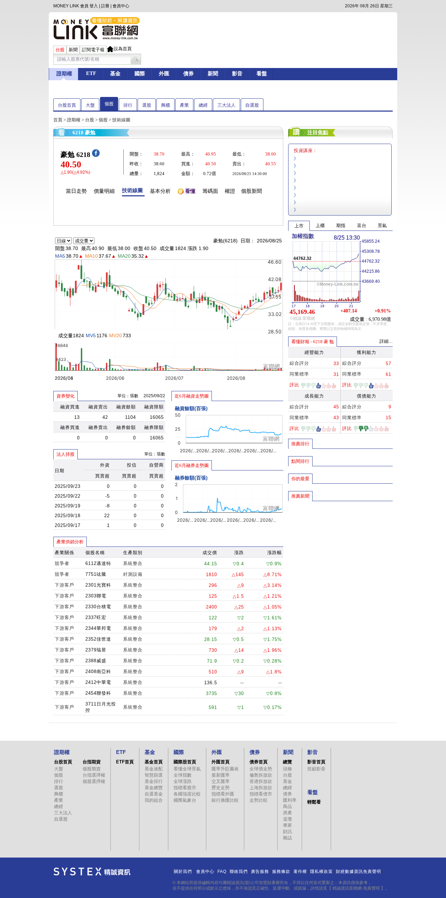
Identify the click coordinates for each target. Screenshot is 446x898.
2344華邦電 (98, 628)
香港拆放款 (260, 781)
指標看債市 (260, 794)
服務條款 (281, 871)
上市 (298, 225)
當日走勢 (76, 191)
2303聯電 (95, 595)
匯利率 (290, 800)
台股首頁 (67, 105)
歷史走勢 (221, 787)
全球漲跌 (183, 781)
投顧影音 (316, 768)
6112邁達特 (98, 563)
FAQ (221, 871)
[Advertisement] (340, 552)
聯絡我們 (239, 871)
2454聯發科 (98, 693)
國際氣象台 (185, 800)
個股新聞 (251, 191)
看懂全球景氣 (187, 768)
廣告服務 (260, 871)
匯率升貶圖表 (225, 768)
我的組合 (154, 800)
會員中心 (121, 5)
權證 (230, 191)
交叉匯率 (221, 781)
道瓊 (287, 819)
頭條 (287, 768)
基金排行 (154, 781)
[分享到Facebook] (96, 155)
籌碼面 (210, 191)
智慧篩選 (154, 775)
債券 (287, 794)
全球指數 (183, 775)
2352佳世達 (98, 639)
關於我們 (183, 871)
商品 (287, 806)
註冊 (105, 5)
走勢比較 (258, 800)
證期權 (73, 119)
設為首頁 (123, 48)
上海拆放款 (260, 787)
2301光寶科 (98, 585)
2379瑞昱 (95, 649)
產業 (184, 105)
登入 (94, 5)
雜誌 (287, 837)
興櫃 (165, 105)
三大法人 (226, 105)
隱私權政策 (321, 871)
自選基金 (154, 794)
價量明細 (104, 191)
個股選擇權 (94, 781)
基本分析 (160, 191)
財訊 (287, 831)
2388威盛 (95, 660)
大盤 (90, 105)
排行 (127, 105)
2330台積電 (98, 606)
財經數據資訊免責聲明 (358, 871)
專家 (287, 825)
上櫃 (320, 225)
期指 (340, 225)
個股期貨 (92, 768)
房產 (287, 812)
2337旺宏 (95, 617)
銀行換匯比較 (225, 800)
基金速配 (154, 768)
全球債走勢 (260, 768)
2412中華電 (98, 682)
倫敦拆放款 (260, 775)
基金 (287, 781)
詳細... (386, 341)
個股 (109, 103)
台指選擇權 (94, 775)
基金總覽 (154, 787)
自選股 (252, 105)
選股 (146, 105)
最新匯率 (221, 775)
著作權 (300, 871)
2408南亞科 (98, 671)
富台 (361, 225)
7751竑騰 (95, 574)
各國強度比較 (187, 794)
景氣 (382, 225)
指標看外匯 (223, 794)
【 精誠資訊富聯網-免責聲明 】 (356, 888)
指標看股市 (185, 787)
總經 (203, 105)
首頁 (57, 119)
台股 (89, 119)
